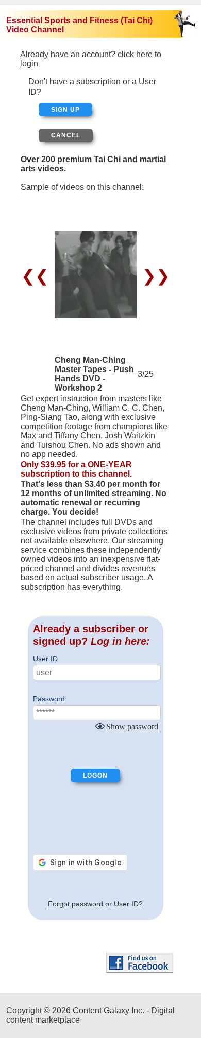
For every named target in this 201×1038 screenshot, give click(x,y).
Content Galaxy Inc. (108, 1010)
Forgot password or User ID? (95, 904)
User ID (45, 659)
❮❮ (37, 276)
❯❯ (154, 276)
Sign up (65, 109)
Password (49, 699)
